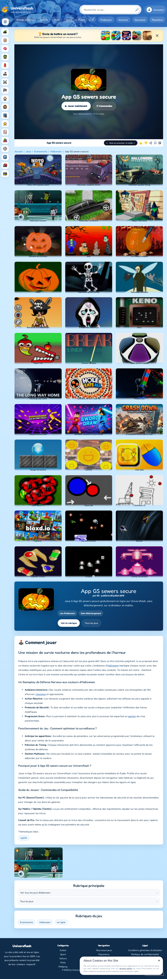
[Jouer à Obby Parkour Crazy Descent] (116, 35)
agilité (24, 837)
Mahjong (63, 966)
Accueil (18, 151)
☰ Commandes (104, 105)
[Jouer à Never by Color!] (147, 35)
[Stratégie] (5, 123)
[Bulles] (5, 140)
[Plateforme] (5, 73)
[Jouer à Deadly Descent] (136, 35)
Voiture (44, 19)
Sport (69, 19)
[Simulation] (5, 115)
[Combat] (5, 82)
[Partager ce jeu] (150, 142)
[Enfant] (5, 98)
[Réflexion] (5, 48)
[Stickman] (5, 65)
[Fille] (5, 107)
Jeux (28, 151)
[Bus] (5, 173)
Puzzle (81, 19)
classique (41, 694)
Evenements (40, 151)
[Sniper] (5, 148)
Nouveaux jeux (104, 950)
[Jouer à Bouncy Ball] (126, 35)
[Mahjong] (5, 40)
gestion (132, 716)
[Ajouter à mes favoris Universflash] (155, 142)
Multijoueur (106, 19)
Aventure (123, 19)
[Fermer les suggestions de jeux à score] (157, 35)
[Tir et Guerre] (5, 31)
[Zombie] (5, 57)
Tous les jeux (91, 623)
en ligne (61, 922)
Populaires (157, 19)
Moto (57, 19)
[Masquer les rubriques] (5, 21)
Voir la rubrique (69, 623)
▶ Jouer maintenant (76, 105)
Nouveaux (140, 19)
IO (93, 19)
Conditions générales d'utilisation (145, 950)
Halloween (56, 151)
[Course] (5, 90)
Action (63, 950)
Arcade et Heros (25, 19)
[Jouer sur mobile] (159, 142)
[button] (120, 142)
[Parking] (5, 157)
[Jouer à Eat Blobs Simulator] (105, 35)
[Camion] (5, 165)
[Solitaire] (5, 132)
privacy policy (126, 968)
